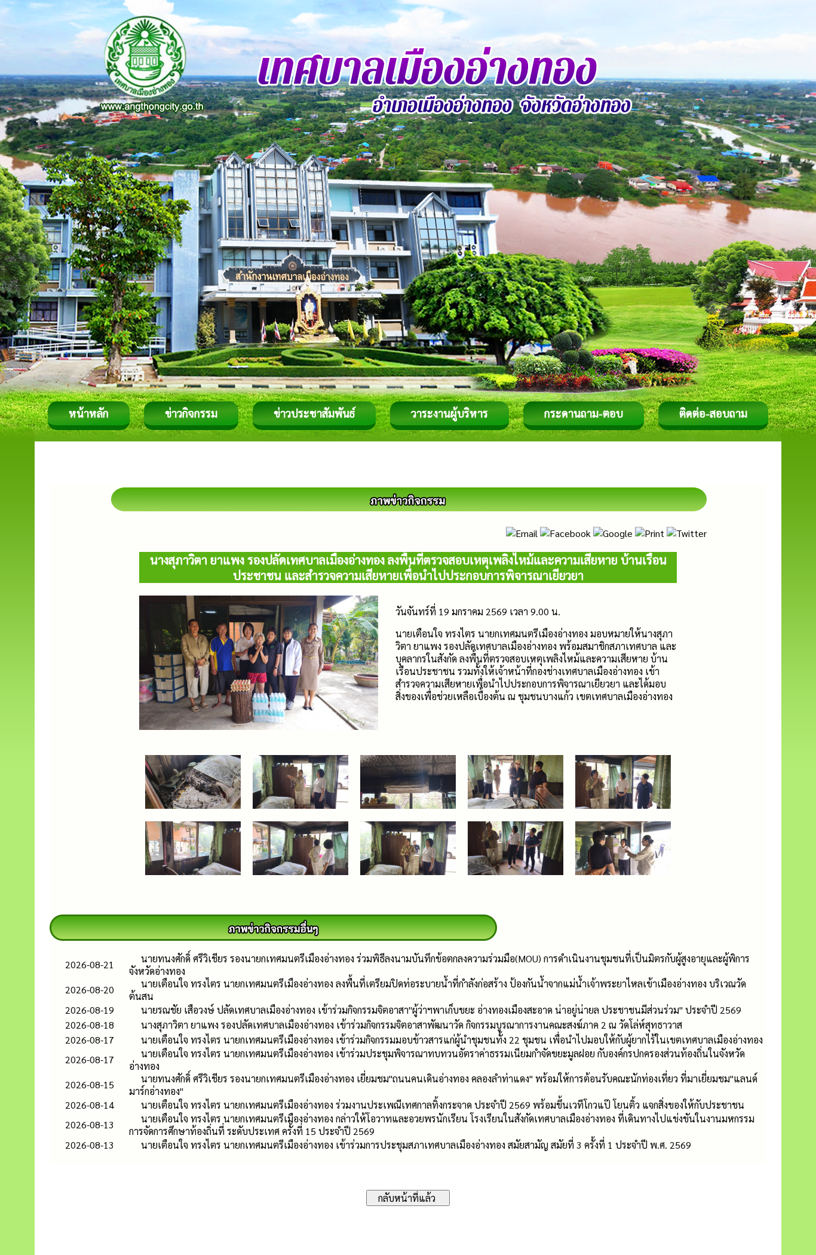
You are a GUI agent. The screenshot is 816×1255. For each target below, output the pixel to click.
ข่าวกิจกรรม (191, 413)
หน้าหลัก (89, 413)
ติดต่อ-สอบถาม (713, 413)
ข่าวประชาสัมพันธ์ (314, 413)
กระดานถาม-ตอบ (583, 413)
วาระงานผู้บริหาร (449, 413)
